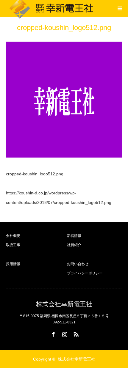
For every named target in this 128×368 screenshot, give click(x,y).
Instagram (64, 333)
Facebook (52, 333)
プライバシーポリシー (85, 273)
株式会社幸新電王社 (64, 304)
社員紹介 (74, 245)
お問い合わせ (77, 264)
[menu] (119, 8)
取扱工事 (13, 245)
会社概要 (13, 236)
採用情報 (13, 264)
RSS (75, 333)
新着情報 (74, 236)
